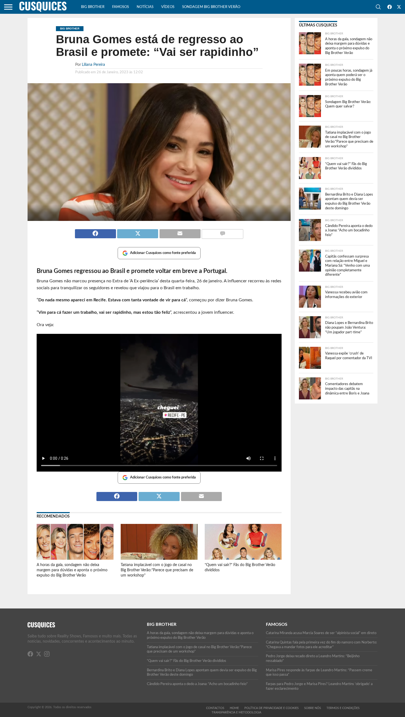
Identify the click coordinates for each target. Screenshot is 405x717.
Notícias (145, 7)
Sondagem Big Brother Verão (211, 7)
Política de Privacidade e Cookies (271, 708)
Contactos (215, 708)
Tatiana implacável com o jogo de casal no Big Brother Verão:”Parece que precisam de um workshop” (157, 570)
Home (234, 708)
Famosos (120, 7)
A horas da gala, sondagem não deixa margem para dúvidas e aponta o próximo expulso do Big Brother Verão (72, 570)
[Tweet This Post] (137, 231)
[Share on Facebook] (95, 231)
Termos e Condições (343, 708)
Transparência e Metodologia (236, 712)
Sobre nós (312, 708)
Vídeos (167, 7)
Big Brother (92, 7)
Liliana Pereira (93, 65)
